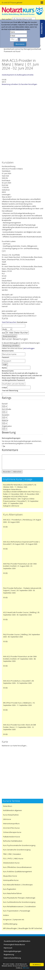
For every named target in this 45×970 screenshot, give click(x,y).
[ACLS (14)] (21, 129)
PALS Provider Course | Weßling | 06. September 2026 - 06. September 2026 (21, 635)
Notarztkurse (16, 489)
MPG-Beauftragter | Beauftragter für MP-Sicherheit (22, 928)
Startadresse (22, 322)
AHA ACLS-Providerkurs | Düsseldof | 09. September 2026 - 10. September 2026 (18, 682)
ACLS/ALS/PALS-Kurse (11, 828)
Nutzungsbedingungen (11, 438)
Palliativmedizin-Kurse (11, 837)
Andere (6, 915)
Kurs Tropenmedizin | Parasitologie (16, 911)
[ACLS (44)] (21, 104)
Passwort (5, 357)
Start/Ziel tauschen (9, 322)
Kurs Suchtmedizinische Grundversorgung (19, 902)
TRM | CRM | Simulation (12, 854)
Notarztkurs (7, 806)
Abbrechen (17, 472)
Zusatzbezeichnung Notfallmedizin (17, 941)
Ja (4, 446)
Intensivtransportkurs (11, 823)
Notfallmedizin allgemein (12, 810)
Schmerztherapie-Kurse (12, 832)
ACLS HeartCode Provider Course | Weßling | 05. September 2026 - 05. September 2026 (21, 613)
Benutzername (8, 351)
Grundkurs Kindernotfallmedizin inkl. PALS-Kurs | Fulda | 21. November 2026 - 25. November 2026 (21, 492)
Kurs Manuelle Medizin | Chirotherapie (18, 884)
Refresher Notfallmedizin (12, 841)
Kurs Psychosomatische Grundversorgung (19, 845)
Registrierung (9, 954)
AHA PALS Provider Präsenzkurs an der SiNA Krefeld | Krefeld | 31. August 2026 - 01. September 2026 (20, 566)
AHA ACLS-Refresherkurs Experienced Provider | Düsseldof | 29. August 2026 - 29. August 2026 (21, 543)
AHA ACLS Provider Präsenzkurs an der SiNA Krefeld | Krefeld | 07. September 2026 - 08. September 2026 (20, 658)
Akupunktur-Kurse (10, 876)
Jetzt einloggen (29, 348)
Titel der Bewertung (10, 390)
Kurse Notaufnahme (11, 815)
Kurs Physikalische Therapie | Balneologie (19, 898)
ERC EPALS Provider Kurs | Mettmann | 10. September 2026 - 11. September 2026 (19, 704)
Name (4, 368)
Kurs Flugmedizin (9, 889)
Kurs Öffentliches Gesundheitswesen (17, 867)
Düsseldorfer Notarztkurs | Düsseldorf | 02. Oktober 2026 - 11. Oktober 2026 (19, 486)
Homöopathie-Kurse (10, 880)
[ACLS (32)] (21, 142)
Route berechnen (9, 336)
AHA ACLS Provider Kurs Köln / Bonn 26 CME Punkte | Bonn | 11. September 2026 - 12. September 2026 (19, 727)
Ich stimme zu (37, 964)
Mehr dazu (26, 968)
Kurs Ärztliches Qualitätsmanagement (17, 871)
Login (5, 364)
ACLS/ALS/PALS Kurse (19, 496)
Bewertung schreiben (10, 84)
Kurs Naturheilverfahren (12, 893)
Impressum (8, 948)
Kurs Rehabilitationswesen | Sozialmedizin (19, 906)
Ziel (3, 333)
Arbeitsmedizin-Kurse (11, 863)
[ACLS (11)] (21, 155)
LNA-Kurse (15, 506)
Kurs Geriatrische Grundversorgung (16, 850)
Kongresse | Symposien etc (13, 919)
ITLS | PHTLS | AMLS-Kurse (13, 858)
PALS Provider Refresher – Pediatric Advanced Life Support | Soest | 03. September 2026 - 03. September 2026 (22, 590)
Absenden (7, 472)
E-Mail (4, 387)
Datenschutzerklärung (12, 958)
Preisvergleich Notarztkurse (14, 944)
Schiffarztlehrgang (10, 924)
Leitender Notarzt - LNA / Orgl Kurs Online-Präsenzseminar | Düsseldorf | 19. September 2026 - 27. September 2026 (20, 501)
